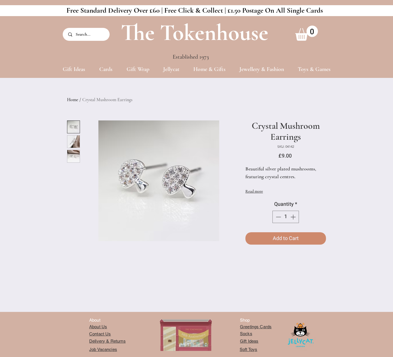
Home (72, 100)
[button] (306, 33)
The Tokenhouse (194, 33)
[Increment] (293, 217)
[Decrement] (277, 217)
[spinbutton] (285, 217)
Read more (254, 191)
